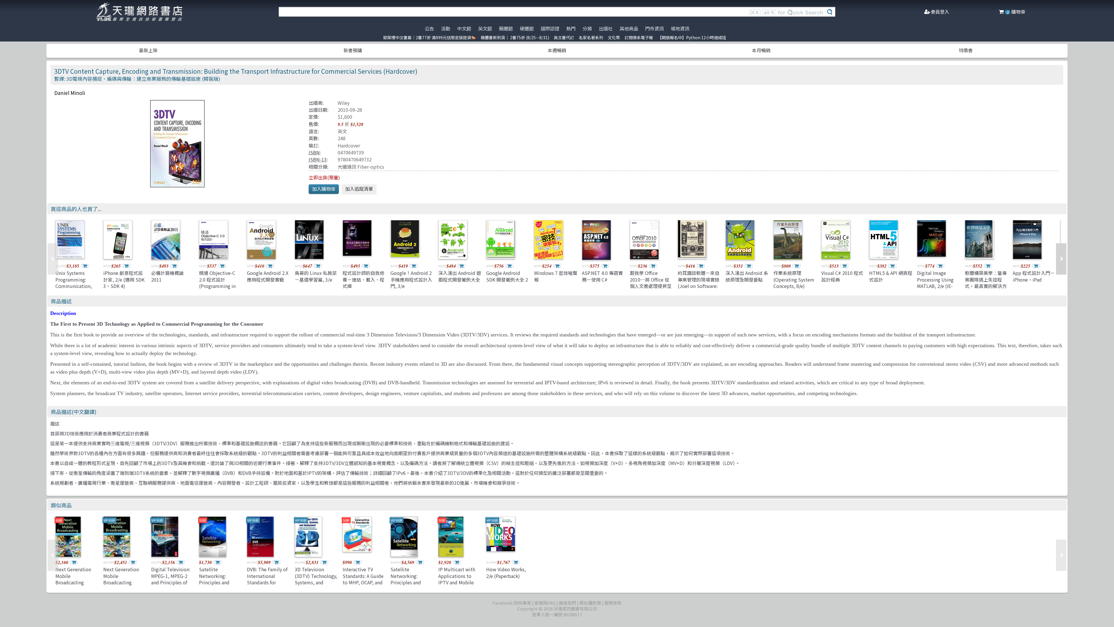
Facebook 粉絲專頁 (512, 603)
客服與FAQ (545, 603)
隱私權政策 (590, 603)
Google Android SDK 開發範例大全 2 (507, 276)
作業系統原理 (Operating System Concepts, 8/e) (793, 279)
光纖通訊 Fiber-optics (361, 166)
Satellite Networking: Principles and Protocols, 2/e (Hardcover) (405, 582)
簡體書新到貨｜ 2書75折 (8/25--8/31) (515, 37)
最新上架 (148, 50)
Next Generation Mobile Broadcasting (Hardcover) (73, 579)
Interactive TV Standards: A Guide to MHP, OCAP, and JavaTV (363, 579)
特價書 (966, 50)
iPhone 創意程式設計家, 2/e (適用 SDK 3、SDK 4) (123, 279)
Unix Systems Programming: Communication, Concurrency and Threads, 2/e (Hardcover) (73, 289)
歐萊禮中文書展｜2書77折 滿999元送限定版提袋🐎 (429, 37)
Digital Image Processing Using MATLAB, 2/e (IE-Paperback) (935, 282)
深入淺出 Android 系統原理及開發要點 (747, 276)
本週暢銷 (557, 50)
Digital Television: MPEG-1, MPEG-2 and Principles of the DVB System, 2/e (170, 582)
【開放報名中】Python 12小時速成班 (692, 37)
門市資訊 (654, 28)
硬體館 (527, 28)
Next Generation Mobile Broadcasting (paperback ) (121, 579)
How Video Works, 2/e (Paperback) (506, 572)
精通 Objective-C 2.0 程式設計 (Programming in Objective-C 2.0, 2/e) (217, 285)
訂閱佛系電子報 (639, 37)
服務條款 (613, 603)
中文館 (464, 28)
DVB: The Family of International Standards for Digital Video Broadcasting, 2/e (267, 582)
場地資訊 (680, 28)
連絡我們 (567, 603)
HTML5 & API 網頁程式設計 (890, 276)
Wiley (344, 102)
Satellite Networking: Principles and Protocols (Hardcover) (214, 582)
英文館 (485, 28)
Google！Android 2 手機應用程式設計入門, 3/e (411, 279)
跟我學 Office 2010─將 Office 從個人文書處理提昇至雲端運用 (651, 282)
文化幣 (614, 37)
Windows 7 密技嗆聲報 (555, 276)
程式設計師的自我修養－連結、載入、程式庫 (363, 279)
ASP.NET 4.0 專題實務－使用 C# (602, 276)
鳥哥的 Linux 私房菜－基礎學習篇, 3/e (316, 276)
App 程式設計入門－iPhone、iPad (1034, 276)
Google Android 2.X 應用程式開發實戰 (267, 276)
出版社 (606, 28)
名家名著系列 (591, 37)
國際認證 (550, 28)
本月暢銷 (761, 50)
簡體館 (506, 28)
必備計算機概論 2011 (167, 276)
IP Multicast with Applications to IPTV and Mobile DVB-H (456, 579)
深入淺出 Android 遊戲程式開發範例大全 (459, 276)
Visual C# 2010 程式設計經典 (842, 276)
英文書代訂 (564, 37)
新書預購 (352, 50)
